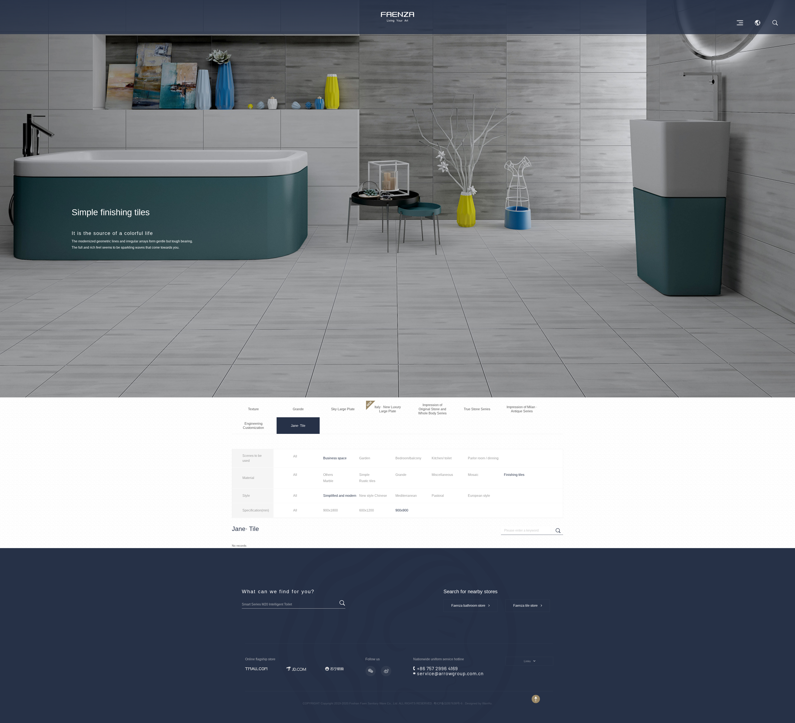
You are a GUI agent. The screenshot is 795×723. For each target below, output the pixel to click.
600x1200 (366, 510)
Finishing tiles (514, 474)
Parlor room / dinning (483, 458)
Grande (400, 474)
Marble (328, 481)
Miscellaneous (442, 474)
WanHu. (487, 703)
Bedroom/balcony (408, 458)
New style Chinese (373, 495)
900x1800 (330, 510)
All (295, 456)
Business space (335, 458)
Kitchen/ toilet (442, 458)
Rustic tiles (367, 481)
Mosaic (473, 474)
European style (479, 495)
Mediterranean (406, 495)
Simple (364, 474)
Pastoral (438, 495)
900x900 (401, 510)
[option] (397, 198)
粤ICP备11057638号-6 (448, 703)
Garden (364, 458)
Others (328, 474)
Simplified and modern (339, 495)
